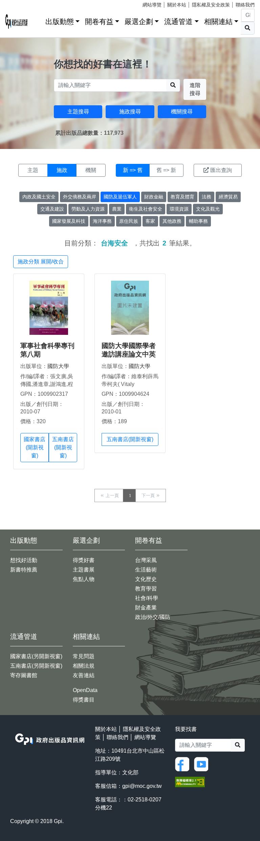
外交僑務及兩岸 (79, 196)
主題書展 (83, 570)
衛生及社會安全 (145, 209)
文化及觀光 (208, 209)
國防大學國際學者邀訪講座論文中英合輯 (129, 354)
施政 (62, 170)
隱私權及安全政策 (211, 4)
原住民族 (128, 221)
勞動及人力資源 (88, 209)
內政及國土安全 (39, 196)
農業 (117, 209)
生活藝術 (146, 570)
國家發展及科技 (68, 221)
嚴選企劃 (139, 21)
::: (38, 20)
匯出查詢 (221, 170)
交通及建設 (52, 209)
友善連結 (83, 675)
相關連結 (218, 21)
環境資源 (179, 209)
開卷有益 (99, 21)
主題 (32, 170)
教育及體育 (182, 196)
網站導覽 (152, 4)
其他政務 (171, 221)
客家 (150, 221)
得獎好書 (83, 560)
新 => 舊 (133, 170)
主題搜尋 (78, 111)
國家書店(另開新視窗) (36, 656)
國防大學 (58, 366)
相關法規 (83, 666)
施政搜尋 (130, 111)
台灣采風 (146, 560)
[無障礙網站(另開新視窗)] (190, 781)
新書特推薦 (23, 570)
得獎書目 (83, 700)
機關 (90, 170)
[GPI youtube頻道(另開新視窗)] (203, 764)
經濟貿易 (228, 196)
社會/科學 (146, 598)
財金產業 (146, 607)
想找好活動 (23, 560)
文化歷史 (146, 579)
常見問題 (83, 656)
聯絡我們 (245, 4)
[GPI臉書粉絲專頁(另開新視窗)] (184, 764)
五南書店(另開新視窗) (36, 666)
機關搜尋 (182, 111)
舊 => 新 (166, 170)
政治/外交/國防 (152, 617)
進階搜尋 (195, 89)
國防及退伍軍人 (120, 196)
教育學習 (146, 588)
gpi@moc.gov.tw (142, 786)
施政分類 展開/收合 (41, 261)
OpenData (85, 690)
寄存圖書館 (23, 675)
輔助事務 (198, 221)
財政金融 (153, 196)
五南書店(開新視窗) (63, 447)
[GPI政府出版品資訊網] (16, 21)
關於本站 (176, 4)
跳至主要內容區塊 (19, 3)
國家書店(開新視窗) (34, 447)
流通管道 (178, 21)
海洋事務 (102, 221)
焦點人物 (83, 579)
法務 (206, 196)
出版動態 (59, 21)
